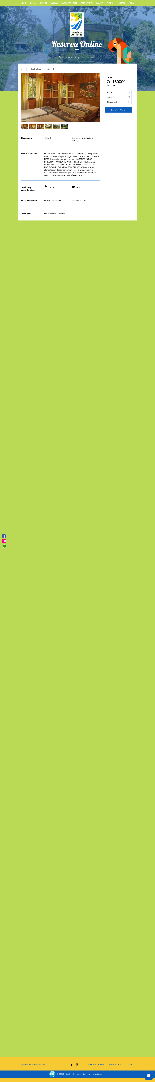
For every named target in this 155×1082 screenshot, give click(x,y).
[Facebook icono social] (4, 536)
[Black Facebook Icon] (71, 1064)
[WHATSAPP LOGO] (4, 546)
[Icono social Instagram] (4, 541)
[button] (110, 3)
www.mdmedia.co (94, 1074)
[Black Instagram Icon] (77, 1064)
